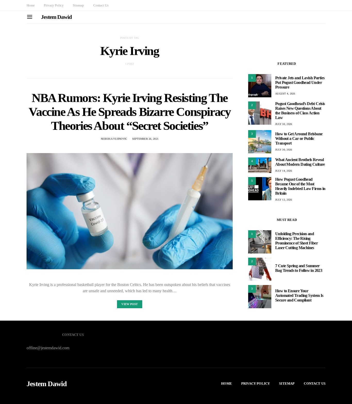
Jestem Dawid (56, 17)
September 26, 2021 (145, 138)
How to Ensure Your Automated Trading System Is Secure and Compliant (299, 295)
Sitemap (78, 5)
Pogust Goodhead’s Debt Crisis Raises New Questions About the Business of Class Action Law (300, 110)
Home (31, 5)
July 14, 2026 (283, 170)
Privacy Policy (54, 5)
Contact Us (100, 5)
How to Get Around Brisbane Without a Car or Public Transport (298, 138)
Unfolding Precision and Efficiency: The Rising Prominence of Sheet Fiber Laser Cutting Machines (296, 241)
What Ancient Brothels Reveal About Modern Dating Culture (300, 162)
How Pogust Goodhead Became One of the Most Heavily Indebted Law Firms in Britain (300, 186)
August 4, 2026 (285, 93)
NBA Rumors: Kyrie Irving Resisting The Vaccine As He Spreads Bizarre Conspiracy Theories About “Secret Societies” (129, 111)
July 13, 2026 (283, 199)
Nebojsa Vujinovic (114, 138)
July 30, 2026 (283, 124)
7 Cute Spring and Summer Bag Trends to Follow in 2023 (298, 268)
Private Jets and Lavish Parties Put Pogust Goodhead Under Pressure (299, 82)
